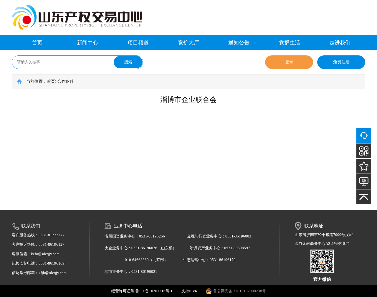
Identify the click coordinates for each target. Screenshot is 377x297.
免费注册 (341, 62)
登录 (289, 62)
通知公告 (238, 43)
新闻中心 (87, 43)
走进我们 (339, 43)
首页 (37, 43)
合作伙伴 (65, 81)
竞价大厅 (188, 43)
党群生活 (289, 43)
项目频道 (138, 43)
